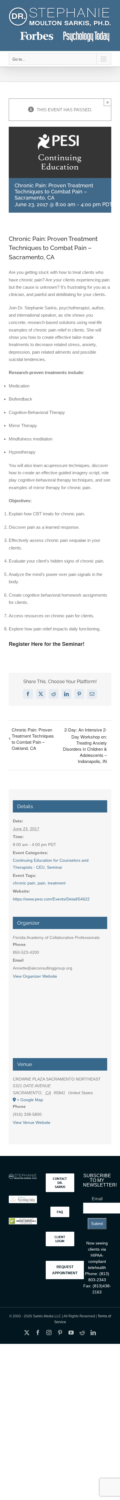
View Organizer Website (35, 976)
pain (41, 883)
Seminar (54, 867)
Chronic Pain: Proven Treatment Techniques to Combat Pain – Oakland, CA (33, 739)
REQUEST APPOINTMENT (64, 1270)
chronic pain (24, 883)
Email (97, 1198)
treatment (57, 883)
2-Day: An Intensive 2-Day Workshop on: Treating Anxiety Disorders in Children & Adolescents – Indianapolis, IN (85, 745)
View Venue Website (31, 1122)
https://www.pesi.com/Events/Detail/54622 (51, 899)
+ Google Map (30, 1099)
